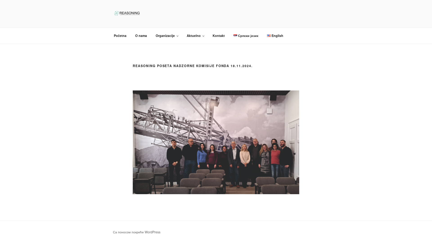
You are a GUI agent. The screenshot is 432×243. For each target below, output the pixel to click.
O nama (141, 35)
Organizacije (165, 35)
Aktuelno (194, 35)
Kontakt (219, 35)
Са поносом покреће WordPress (136, 232)
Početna (120, 35)
